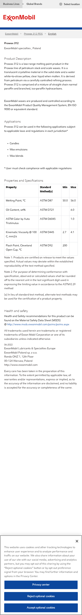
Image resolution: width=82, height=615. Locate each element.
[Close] (77, 541)
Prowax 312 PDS (33, 33)
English (52, 33)
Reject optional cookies (41, 596)
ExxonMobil (11, 33)
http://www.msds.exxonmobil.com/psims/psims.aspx (38, 324)
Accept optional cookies (41, 608)
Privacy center (41, 585)
